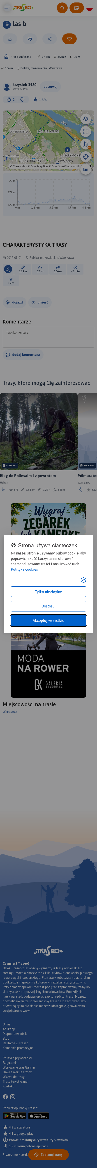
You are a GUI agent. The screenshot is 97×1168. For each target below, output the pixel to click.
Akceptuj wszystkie (48, 620)
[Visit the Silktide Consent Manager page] (83, 580)
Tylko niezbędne (48, 592)
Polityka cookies (24, 569)
